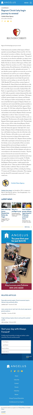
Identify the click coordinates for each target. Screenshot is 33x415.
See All (27, 227)
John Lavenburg (5, 322)
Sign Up (29, 356)
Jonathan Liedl (5, 304)
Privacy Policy (22, 407)
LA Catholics (4, 7)
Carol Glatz (4, 313)
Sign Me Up (4, 354)
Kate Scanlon (25, 220)
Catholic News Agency (7, 16)
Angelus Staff (4, 219)
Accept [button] (3, 412)
